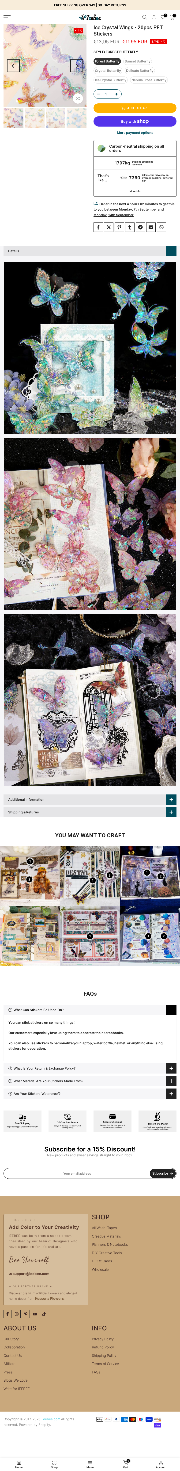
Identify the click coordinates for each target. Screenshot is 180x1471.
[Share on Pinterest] (119, 227)
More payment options (135, 133)
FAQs (96, 1372)
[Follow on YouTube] (35, 1314)
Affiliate (9, 1364)
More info (135, 191)
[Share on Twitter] (108, 227)
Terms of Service (105, 1364)
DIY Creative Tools (107, 1253)
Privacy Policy (103, 1339)
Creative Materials (106, 1236)
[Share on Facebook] (98, 227)
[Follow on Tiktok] (44, 1314)
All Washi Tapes (104, 1228)
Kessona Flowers (49, 1298)
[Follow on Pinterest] (26, 1314)
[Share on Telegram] (140, 227)
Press (8, 1372)
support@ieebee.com (31, 1273)
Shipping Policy (104, 1355)
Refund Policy (103, 1347)
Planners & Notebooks (110, 1244)
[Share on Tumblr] (130, 227)
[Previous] (13, 65)
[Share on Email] (151, 227)
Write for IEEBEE (17, 1389)
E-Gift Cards (102, 1261)
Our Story (11, 1339)
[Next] (76, 65)
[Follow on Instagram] (17, 1314)
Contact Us (13, 1355)
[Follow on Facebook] (7, 1314)
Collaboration (14, 1347)
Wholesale (100, 1269)
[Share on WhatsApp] (161, 227)
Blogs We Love (16, 1380)
